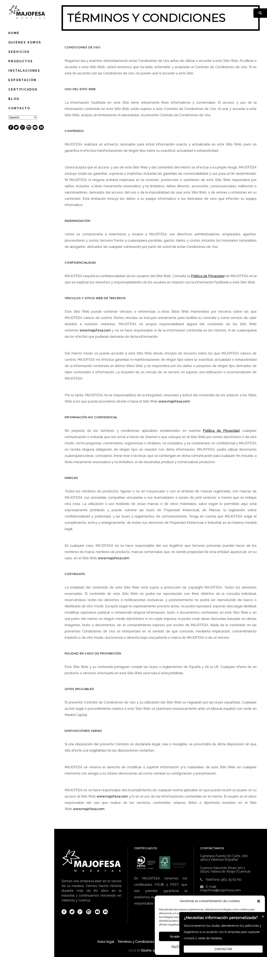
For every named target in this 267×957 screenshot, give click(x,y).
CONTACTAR (223, 949)
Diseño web (150, 950)
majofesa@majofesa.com (220, 890)
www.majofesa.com (95, 330)
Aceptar (175, 936)
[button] (259, 901)
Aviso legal (105, 942)
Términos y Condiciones (135, 942)
